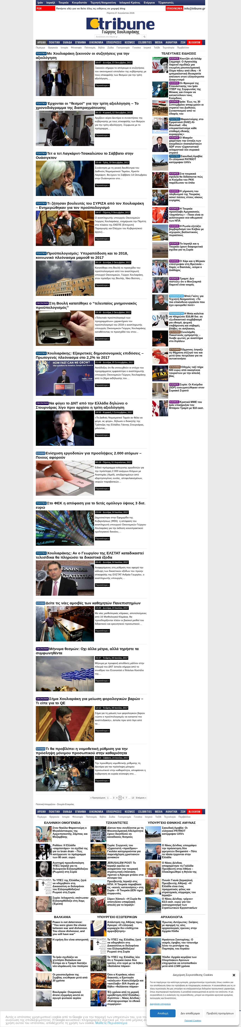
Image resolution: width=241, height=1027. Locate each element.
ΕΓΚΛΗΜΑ (80, 42)
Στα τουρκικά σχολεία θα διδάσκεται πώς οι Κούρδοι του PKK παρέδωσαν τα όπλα (186, 178)
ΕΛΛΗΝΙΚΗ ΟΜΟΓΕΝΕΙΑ (62, 822)
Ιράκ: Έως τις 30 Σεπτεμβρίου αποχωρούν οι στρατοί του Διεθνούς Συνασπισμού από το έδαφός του (186, 107)
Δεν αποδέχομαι (190, 1013)
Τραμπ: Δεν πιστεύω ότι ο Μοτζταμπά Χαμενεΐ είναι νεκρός (185, 281)
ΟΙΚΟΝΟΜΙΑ (96, 42)
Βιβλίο (101, 47)
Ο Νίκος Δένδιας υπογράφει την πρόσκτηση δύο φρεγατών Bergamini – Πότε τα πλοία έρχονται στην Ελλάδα (179, 851)
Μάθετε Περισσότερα (111, 1022)
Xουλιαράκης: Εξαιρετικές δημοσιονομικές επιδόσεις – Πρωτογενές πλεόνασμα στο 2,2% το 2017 (90, 355)
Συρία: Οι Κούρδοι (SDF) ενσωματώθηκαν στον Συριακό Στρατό (186, 387)
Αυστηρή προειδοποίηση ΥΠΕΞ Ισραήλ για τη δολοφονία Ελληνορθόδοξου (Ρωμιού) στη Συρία (70, 867)
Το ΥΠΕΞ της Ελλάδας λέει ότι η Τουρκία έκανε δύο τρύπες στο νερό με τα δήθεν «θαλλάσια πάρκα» (125, 961)
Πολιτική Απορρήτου (45, 804)
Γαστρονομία (123, 47)
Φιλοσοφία (76, 47)
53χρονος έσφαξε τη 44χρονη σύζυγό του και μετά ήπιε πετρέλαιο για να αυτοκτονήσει (186, 354)
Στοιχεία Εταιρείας (65, 804)
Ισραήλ (50, 2)
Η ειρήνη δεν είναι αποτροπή (70, 939)
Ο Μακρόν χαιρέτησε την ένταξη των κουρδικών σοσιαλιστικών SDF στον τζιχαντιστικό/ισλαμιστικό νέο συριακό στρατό (185, 145)
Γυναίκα (136, 47)
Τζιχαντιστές (166, 2)
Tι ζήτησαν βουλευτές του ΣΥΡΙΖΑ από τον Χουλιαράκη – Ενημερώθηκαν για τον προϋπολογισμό (90, 205)
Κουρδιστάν (79, 2)
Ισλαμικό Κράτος (129, 2)
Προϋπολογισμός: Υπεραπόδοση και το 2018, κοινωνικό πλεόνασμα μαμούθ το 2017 (82, 255)
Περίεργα (40, 47)
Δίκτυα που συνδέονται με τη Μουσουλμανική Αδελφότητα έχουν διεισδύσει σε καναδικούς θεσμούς (125, 832)
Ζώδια (110, 47)
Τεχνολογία (168, 47)
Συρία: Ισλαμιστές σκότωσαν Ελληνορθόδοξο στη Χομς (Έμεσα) (70, 900)
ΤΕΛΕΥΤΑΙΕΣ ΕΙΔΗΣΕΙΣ (178, 53)
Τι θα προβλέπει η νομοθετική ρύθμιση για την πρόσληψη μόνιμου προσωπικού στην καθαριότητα (82, 751)
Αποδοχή (163, 1013)
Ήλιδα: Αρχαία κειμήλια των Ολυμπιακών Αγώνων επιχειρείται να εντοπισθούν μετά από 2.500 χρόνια (179, 961)
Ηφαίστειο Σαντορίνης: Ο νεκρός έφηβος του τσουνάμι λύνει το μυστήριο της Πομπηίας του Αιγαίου (180, 944)
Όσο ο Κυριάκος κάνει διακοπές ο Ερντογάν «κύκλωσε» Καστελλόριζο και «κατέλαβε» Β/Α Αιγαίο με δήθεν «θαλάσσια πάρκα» (125, 980)
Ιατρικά (147, 47)
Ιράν (40, 2)
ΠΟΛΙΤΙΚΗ (54, 42)
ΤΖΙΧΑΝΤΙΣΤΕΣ (117, 822)
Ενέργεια (149, 2)
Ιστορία (64, 47)
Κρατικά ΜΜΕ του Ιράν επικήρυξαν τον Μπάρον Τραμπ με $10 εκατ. (186, 404)
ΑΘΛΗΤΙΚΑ (171, 42)
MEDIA (158, 42)
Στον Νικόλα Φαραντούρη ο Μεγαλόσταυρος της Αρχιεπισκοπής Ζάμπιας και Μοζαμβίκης (70, 832)
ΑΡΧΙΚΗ (41, 42)
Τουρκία (63, 2)
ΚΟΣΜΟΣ (130, 42)
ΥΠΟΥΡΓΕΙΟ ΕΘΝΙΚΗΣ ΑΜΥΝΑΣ (172, 822)
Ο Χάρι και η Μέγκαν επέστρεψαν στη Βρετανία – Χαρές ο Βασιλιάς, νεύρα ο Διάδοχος (187, 266)
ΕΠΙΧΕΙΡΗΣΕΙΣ (114, 42)
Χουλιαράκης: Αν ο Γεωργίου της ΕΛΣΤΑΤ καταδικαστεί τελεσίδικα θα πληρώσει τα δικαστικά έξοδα (90, 555)
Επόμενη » (141, 798)
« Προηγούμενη (97, 798)
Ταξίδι (157, 47)
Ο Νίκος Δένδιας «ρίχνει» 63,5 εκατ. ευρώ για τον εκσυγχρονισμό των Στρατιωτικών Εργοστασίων (179, 903)
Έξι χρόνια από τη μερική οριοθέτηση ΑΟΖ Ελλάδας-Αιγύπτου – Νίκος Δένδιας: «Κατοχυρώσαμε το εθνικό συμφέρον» (123, 997)
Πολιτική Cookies (193, 1020)
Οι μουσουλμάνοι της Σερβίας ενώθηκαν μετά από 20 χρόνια (70, 977)
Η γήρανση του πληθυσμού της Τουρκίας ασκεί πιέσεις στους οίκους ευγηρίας (186, 196)
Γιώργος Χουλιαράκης (120, 32)
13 (133, 798)
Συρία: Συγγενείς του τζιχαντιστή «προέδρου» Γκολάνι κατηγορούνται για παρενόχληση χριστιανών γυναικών (124, 851)
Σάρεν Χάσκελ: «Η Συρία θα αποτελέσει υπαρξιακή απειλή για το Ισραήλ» (124, 901)
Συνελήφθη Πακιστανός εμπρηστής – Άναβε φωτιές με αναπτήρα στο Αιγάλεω (186, 337)
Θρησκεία (53, 47)
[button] (234, 975)
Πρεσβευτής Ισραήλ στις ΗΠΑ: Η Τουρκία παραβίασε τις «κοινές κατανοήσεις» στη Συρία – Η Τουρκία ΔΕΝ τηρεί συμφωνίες (125, 887)
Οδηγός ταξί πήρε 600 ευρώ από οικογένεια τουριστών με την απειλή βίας (186, 371)
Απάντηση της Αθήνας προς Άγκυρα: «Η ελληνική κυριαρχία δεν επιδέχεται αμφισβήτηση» (124, 927)
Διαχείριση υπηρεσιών (160, 1004)
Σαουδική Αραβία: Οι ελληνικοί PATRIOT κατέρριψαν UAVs (186, 159)
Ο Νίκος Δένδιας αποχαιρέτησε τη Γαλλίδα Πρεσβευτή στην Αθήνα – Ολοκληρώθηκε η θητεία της (179, 867)
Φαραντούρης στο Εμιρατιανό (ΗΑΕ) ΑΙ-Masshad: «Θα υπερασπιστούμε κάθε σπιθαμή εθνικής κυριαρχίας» (186, 127)
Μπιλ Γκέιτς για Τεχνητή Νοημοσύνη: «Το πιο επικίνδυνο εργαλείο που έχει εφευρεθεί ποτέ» (187, 300)
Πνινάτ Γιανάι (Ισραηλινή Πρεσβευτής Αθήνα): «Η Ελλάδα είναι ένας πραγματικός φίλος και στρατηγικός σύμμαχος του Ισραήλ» (179, 888)
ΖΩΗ (182, 42)
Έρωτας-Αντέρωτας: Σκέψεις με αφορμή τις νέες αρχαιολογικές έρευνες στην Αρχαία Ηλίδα (180, 927)
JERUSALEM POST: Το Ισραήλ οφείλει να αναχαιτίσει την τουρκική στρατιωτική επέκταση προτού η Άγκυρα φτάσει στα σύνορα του (125, 870)
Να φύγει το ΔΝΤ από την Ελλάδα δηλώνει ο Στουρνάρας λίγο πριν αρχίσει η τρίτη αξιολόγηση (82, 405)
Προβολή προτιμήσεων (220, 1013)
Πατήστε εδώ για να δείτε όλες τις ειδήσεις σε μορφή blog (90, 8)
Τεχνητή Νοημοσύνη (103, 2)
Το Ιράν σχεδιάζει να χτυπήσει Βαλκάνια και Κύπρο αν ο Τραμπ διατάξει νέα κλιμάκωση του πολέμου (70, 961)
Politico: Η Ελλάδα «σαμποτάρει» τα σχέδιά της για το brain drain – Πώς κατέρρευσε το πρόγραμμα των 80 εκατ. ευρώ (70, 851)
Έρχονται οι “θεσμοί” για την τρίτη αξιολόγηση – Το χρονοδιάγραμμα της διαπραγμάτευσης (87, 105)
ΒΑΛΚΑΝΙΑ (62, 917)
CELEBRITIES (145, 42)
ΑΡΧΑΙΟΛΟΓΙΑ (172, 917)
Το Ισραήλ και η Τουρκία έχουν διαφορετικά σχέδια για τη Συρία (186, 246)
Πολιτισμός (90, 47)
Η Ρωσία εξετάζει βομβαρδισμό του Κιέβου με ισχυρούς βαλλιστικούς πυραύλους (186, 231)
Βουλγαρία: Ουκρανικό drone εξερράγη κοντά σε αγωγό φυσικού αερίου (68, 994)
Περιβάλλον (183, 47)
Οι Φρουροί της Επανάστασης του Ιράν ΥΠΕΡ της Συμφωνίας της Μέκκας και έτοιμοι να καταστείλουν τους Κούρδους (185, 91)
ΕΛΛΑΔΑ (67, 42)
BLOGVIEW (194, 42)
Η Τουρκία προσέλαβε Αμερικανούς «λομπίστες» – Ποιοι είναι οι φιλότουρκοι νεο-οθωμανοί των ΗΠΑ (186, 214)
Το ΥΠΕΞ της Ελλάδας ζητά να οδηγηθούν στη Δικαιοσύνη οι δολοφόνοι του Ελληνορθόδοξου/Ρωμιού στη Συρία (69, 886)
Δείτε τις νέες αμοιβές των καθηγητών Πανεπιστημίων (93, 603)
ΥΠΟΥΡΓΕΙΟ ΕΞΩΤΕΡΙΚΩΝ (117, 917)
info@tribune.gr (194, 8)
